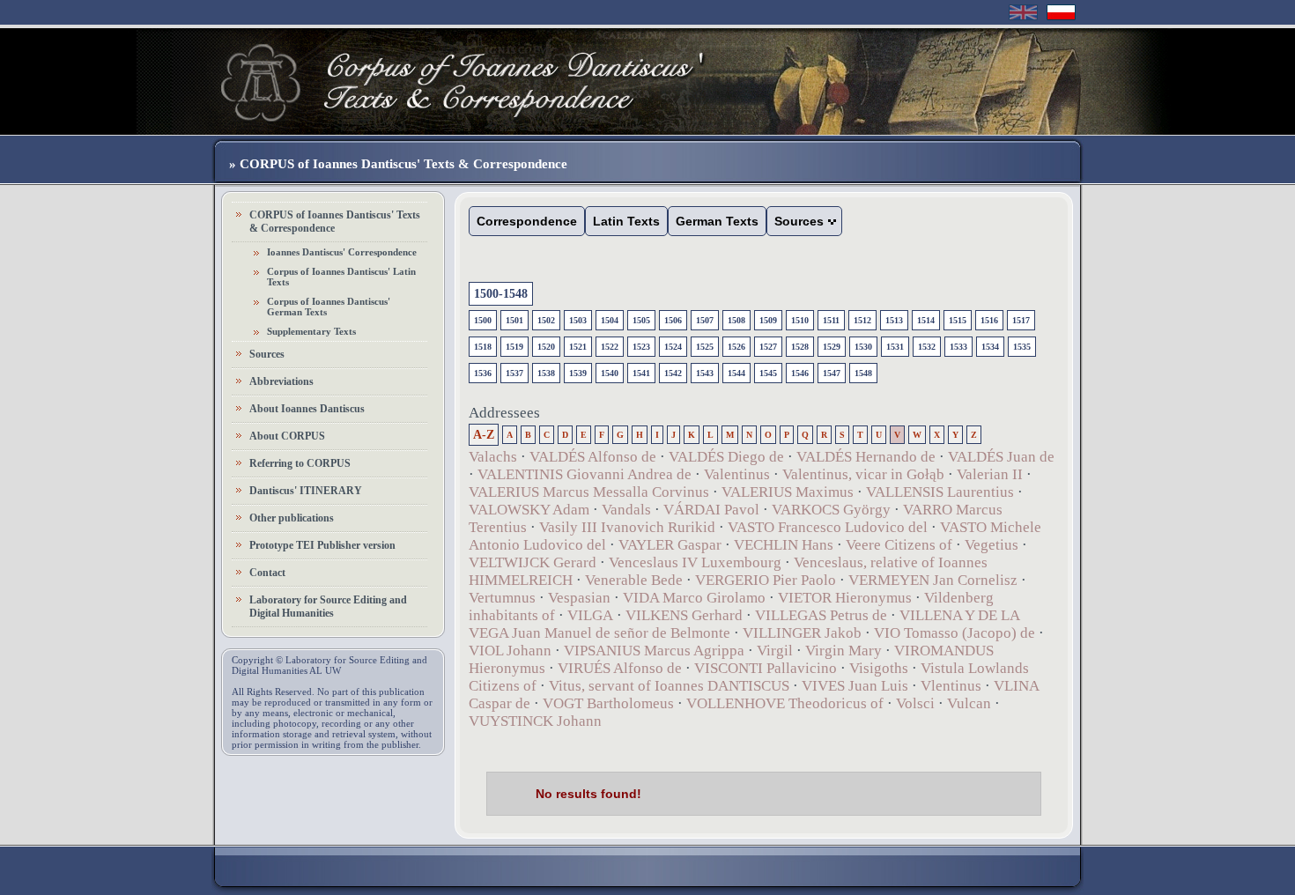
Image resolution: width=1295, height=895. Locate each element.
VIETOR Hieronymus (845, 597)
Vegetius (991, 544)
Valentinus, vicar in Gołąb (863, 474)
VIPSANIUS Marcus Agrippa (654, 650)
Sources (267, 354)
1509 (768, 320)
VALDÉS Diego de (726, 456)
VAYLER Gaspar (670, 544)
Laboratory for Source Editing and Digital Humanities (328, 606)
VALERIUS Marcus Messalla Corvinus (589, 492)
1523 (641, 346)
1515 (957, 320)
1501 (514, 320)
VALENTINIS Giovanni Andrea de (584, 474)
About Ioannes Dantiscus (307, 409)
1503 (578, 320)
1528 (800, 346)
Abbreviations (281, 381)
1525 (705, 346)
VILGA (590, 615)
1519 (514, 346)
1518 (483, 346)
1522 (609, 346)
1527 (768, 346)
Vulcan (969, 703)
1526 (736, 346)
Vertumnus (502, 597)
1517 (1021, 320)
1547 (831, 373)
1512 (862, 320)
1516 (989, 320)
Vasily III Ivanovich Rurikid (627, 527)
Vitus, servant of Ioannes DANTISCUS (669, 685)
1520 (546, 346)
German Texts (717, 221)
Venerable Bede (634, 580)
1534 (990, 346)
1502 (546, 320)
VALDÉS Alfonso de (592, 456)
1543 (705, 373)
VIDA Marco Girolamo (694, 597)
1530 (863, 346)
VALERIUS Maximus (788, 492)
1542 (673, 373)
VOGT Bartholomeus (608, 703)
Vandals (626, 509)
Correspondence (527, 221)
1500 (483, 320)
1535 (1022, 346)
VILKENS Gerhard (684, 615)
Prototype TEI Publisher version (322, 545)
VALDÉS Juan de (1001, 456)
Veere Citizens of (899, 544)
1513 (894, 320)
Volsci (915, 703)
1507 (705, 320)
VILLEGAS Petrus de (821, 615)
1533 (958, 346)
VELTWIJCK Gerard (532, 562)
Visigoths (878, 668)
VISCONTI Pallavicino (765, 668)
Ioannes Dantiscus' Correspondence (342, 252)
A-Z (483, 434)
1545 (768, 373)
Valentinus (737, 474)
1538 (546, 373)
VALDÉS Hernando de (866, 456)
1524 (673, 346)
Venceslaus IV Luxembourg (695, 562)
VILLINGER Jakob (802, 633)
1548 (863, 373)
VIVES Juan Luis (855, 685)
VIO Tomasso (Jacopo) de (954, 633)
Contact (267, 572)
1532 (927, 346)
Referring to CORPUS (300, 463)
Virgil (775, 650)
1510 (800, 320)
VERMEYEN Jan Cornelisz (933, 580)
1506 (673, 320)
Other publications (291, 518)
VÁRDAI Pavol (711, 509)
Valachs (493, 456)
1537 (514, 373)
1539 (578, 373)
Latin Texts (626, 221)
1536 (483, 373)
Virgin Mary (843, 650)
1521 (578, 346)
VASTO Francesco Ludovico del (828, 527)
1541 (641, 373)
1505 (641, 320)
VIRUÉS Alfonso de (620, 668)
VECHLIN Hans (783, 544)
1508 (736, 320)
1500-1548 (501, 293)
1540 (609, 373)
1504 (609, 320)
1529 (831, 346)
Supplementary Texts (311, 331)
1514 (926, 320)
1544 (736, 373)
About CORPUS (287, 436)
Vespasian (579, 597)
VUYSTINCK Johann (535, 721)
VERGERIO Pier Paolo (765, 580)
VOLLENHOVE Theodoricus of (785, 703)
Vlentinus (951, 685)
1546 (800, 373)
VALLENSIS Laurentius (940, 492)
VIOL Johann (510, 650)
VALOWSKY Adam (529, 509)
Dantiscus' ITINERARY (305, 490)
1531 (895, 346)
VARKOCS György (831, 509)
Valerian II (990, 474)
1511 (831, 320)
